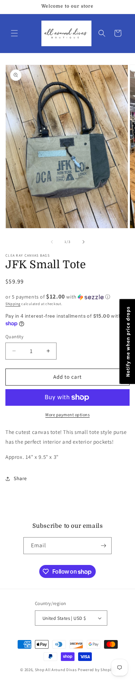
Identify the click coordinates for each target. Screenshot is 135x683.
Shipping (13, 303)
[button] (14, 33)
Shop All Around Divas (56, 669)
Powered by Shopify (96, 669)
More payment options (67, 414)
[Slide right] (83, 242)
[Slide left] (52, 242)
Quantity (14, 337)
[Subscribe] (103, 545)
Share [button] (20, 478)
